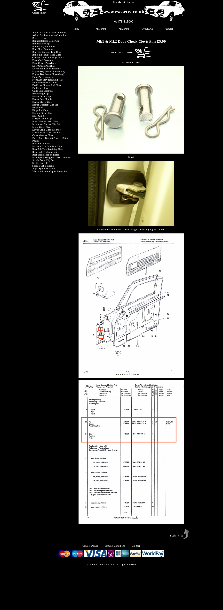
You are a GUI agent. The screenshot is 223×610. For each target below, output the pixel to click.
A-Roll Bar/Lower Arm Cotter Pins (49, 35)
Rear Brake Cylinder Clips (45, 152)
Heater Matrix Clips (42, 102)
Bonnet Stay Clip (41, 43)
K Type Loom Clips (42, 118)
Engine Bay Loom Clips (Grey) (48, 74)
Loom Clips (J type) (42, 127)
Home (76, 28)
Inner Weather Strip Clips (45, 121)
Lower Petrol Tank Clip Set (46, 132)
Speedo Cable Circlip (43, 166)
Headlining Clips (40, 93)
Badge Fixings (39, 38)
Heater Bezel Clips (41, 96)
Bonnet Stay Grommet (43, 46)
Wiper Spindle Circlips (43, 168)
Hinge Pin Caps (40, 110)
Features (169, 28)
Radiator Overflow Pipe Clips (47, 146)
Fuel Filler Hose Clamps (44, 82)
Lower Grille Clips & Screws (47, 129)
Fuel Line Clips (40, 88)
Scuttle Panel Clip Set (43, 160)
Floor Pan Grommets (42, 77)
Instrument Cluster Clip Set (46, 124)
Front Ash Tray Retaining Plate (48, 79)
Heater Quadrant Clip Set (45, 104)
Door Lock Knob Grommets (46, 68)
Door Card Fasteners (42, 60)
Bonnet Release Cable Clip (46, 41)
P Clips (35, 141)
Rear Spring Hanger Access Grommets (52, 157)
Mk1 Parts (101, 28)
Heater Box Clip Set (42, 99)
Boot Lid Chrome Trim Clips (46, 52)
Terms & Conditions (114, 545)
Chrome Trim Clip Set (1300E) (48, 57)
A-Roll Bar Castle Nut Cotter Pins (49, 32)
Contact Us (147, 28)
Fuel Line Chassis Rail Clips (46, 85)
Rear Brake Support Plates (45, 154)
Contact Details (93, 545)
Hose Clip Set (39, 116)
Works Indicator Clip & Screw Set (49, 171)
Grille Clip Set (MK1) (43, 91)
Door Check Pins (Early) (44, 63)
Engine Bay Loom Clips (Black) (48, 71)
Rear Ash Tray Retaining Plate (47, 149)
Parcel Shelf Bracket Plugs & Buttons (51, 138)
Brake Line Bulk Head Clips (46, 54)
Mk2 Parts (124, 28)
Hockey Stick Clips (42, 113)
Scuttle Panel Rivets (42, 163)
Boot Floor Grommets (43, 49)
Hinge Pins (37, 107)
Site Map (136, 545)
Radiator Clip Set (41, 143)
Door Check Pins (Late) (44, 66)
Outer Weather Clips (42, 135)
